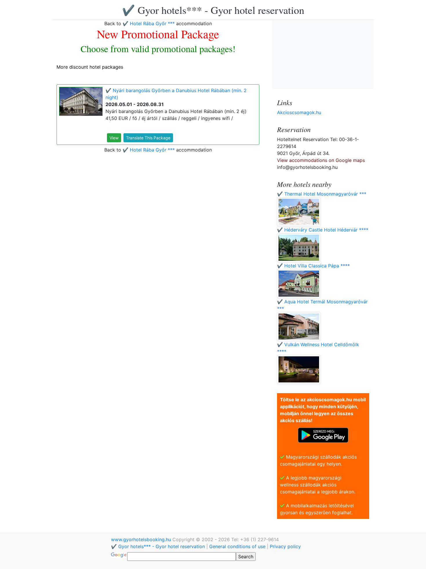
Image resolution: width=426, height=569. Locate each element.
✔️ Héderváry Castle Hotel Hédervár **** (322, 230)
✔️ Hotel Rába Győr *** (149, 23)
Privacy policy (285, 546)
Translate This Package (148, 137)
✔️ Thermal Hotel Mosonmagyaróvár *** (321, 194)
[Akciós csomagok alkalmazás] (323, 434)
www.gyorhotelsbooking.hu (141, 539)
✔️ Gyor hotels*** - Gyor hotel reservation (213, 10)
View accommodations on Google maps (321, 160)
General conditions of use (237, 546)
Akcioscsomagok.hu (299, 112)
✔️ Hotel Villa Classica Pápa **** (313, 266)
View (114, 137)
